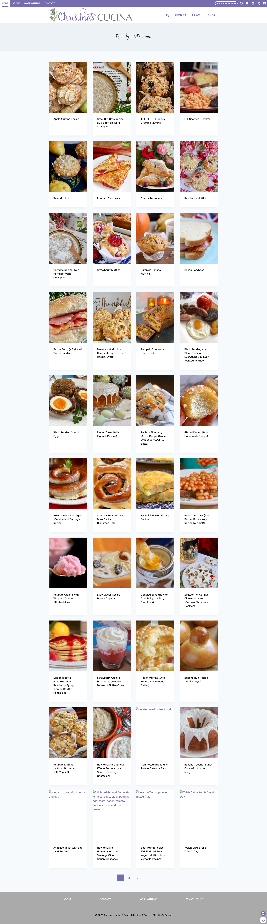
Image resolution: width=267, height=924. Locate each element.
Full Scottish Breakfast (198, 119)
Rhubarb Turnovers (108, 198)
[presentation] (68, 87)
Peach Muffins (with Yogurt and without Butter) (153, 681)
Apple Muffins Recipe (66, 119)
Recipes (180, 15)
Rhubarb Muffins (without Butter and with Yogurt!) (65, 768)
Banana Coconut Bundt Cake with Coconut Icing (198, 768)
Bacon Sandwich (194, 270)
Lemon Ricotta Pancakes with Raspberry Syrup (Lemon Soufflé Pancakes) (63, 685)
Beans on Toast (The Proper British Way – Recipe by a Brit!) (197, 519)
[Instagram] (241, 3)
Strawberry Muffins (108, 270)
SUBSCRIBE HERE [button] (225, 3)
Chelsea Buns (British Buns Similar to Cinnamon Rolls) (110, 519)
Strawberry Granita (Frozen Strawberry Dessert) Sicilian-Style (110, 681)
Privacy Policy (195, 899)
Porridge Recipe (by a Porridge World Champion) (66, 274)
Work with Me (32, 3)
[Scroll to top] (260, 887)
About (16, 3)
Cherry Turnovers (151, 198)
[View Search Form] (167, 15)
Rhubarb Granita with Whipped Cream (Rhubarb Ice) (66, 598)
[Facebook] (252, 3)
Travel (197, 15)
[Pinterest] (247, 3)
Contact (49, 3)
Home (5, 3)
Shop (211, 15)
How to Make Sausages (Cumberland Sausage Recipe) (67, 519)
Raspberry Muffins (195, 198)
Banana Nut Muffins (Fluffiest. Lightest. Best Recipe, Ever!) (111, 353)
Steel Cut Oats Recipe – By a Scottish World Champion (111, 123)
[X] (258, 3)
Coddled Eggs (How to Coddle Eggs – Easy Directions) (154, 598)
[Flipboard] (264, 3)
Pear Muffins (61, 198)
